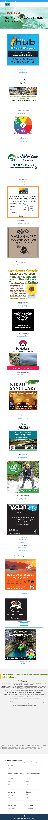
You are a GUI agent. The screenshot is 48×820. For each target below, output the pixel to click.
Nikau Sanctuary (23, 413)
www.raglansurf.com (23, 542)
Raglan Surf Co (23, 537)
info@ (23, 457)
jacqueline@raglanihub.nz (23, 701)
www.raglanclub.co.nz (23, 141)
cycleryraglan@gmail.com (23, 550)
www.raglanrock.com (23, 496)
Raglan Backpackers (23, 108)
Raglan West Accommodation (23, 261)
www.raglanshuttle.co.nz (23, 459)
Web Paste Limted (22, 818)
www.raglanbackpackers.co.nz (23, 111)
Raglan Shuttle (23, 454)
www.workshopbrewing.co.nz (23, 336)
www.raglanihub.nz (23, 72)
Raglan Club (23, 137)
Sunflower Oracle (23, 302)
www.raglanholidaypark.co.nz (23, 184)
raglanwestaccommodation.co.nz (23, 264)
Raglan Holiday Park (23, 179)
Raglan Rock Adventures (22, 495)
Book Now (24, 593)
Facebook (23, 375)
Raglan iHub (23, 68)
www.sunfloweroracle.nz (23, 305)
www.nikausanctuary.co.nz (23, 418)
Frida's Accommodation (23, 372)
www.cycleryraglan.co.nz (23, 547)
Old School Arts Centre (23, 220)
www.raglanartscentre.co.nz (23, 224)
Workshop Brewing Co (23, 333)
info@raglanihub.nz (23, 71)
